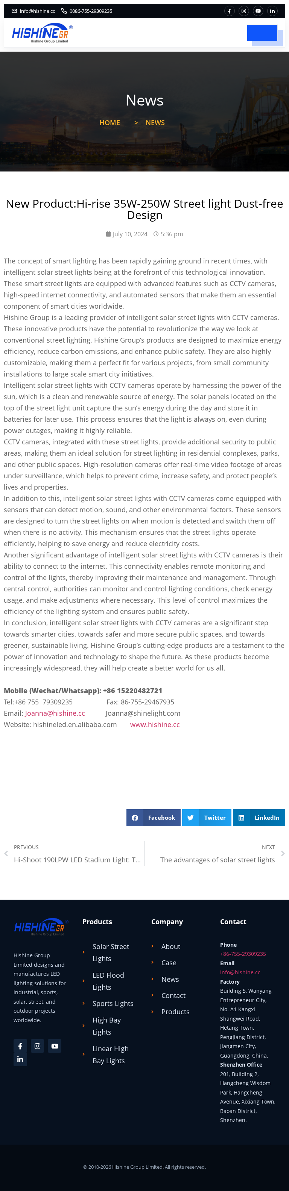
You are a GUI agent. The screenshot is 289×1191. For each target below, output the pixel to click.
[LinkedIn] (272, 11)
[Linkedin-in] (20, 1059)
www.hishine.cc (155, 724)
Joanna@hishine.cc (55, 713)
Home (109, 122)
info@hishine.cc (240, 972)
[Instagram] (244, 11)
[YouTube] (258, 11)
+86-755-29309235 (243, 953)
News (155, 122)
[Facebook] (229, 11)
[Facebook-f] (20, 1046)
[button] (153, 817)
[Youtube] (54, 1046)
